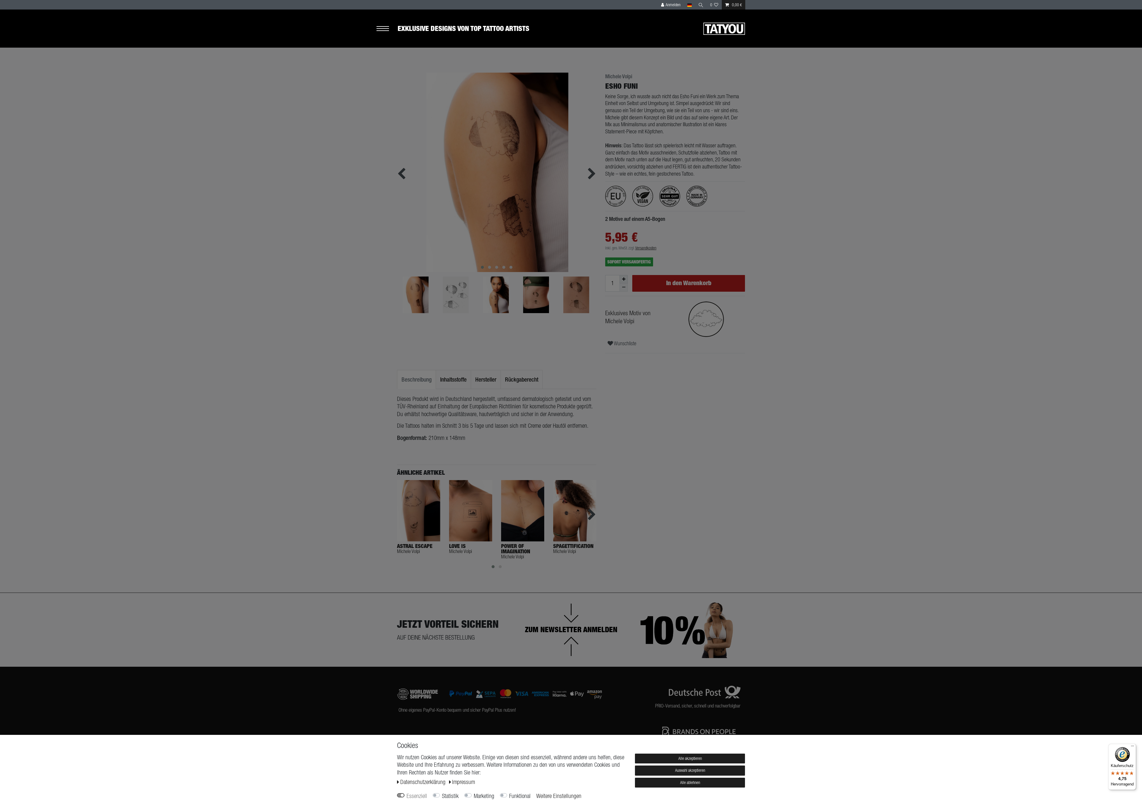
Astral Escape (414, 546)
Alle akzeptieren (690, 758)
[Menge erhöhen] (623, 279)
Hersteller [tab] (485, 379)
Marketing (484, 796)
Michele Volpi (618, 76)
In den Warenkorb (688, 283)
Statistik (450, 796)
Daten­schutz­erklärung (423, 782)
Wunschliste (624, 343)
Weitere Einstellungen (558, 796)
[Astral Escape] (418, 510)
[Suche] (701, 5)
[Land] (689, 5)
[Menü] (1132, 747)
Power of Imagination (515, 548)
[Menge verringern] (623, 287)
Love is (457, 546)
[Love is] (470, 510)
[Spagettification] (574, 510)
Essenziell (417, 796)
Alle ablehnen (690, 782)
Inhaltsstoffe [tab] (453, 379)
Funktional (520, 796)
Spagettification (573, 546)
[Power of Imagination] (522, 510)
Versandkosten (645, 248)
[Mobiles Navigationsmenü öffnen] (387, 28)
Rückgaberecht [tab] (521, 379)
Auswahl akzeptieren (690, 770)
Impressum (463, 782)
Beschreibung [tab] (416, 379)
